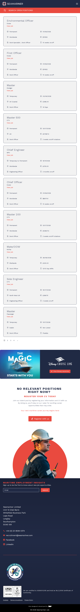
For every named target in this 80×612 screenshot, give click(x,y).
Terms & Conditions (16, 600)
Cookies (5, 600)
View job (10, 26)
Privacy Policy (29, 600)
